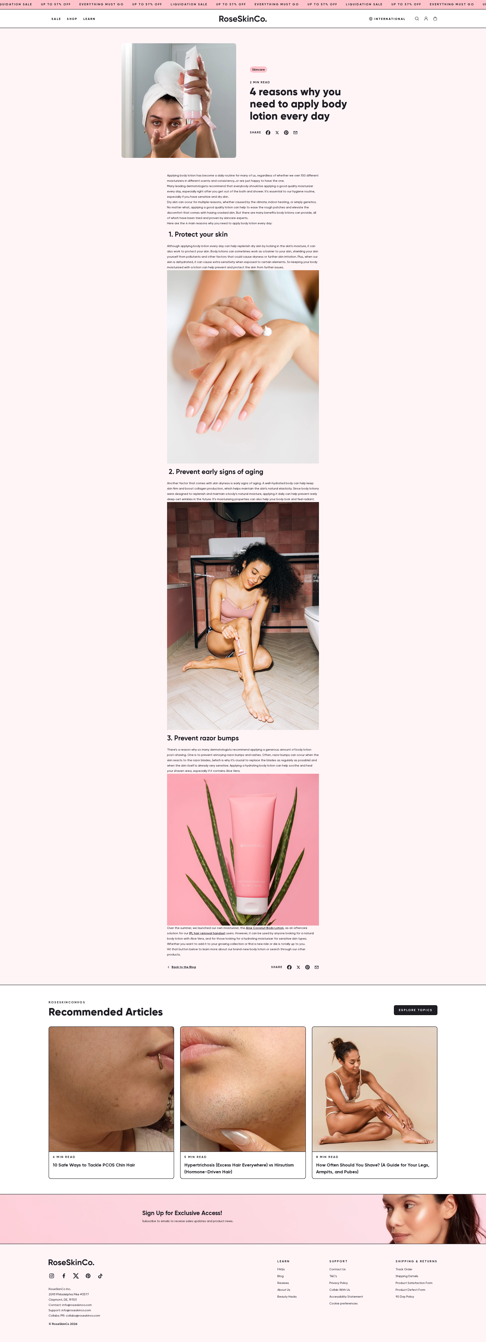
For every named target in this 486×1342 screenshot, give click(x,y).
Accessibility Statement (346, 1296)
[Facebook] (64, 1276)
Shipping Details (407, 1276)
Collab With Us (339, 1290)
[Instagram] (52, 1276)
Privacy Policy (338, 1283)
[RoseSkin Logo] (243, 19)
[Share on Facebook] (268, 132)
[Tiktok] (100, 1276)
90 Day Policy (405, 1296)
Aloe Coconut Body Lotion (265, 928)
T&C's (333, 1276)
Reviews (283, 1283)
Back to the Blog (184, 967)
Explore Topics (415, 1010)
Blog (280, 1276)
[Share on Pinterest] (286, 132)
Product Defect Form (410, 1290)
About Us (283, 1290)
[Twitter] (76, 1276)
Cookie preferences (343, 1303)
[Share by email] (295, 132)
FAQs (281, 1269)
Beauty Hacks (287, 1296)
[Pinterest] (88, 1276)
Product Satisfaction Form (414, 1283)
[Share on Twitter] (277, 132)
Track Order (404, 1269)
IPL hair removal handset (207, 933)
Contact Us (337, 1269)
